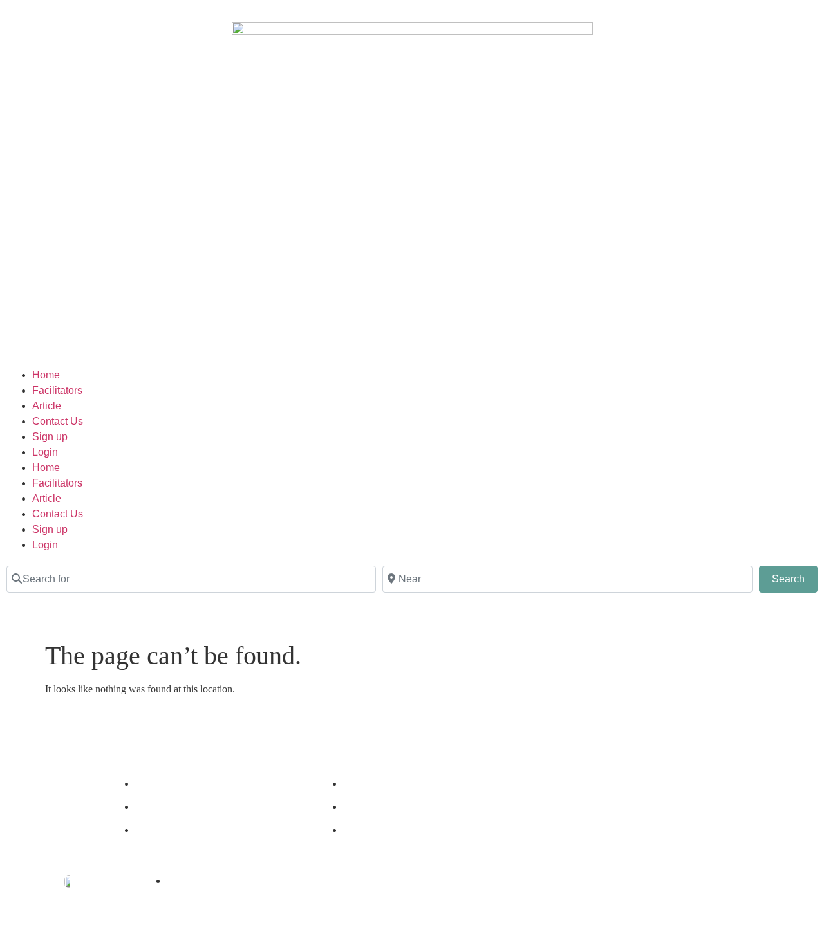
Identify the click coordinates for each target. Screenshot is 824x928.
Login (45, 452)
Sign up (50, 436)
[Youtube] (644, 811)
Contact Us (57, 421)
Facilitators (57, 390)
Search (795, 578)
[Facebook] (574, 811)
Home (46, 374)
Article (46, 405)
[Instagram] (609, 811)
